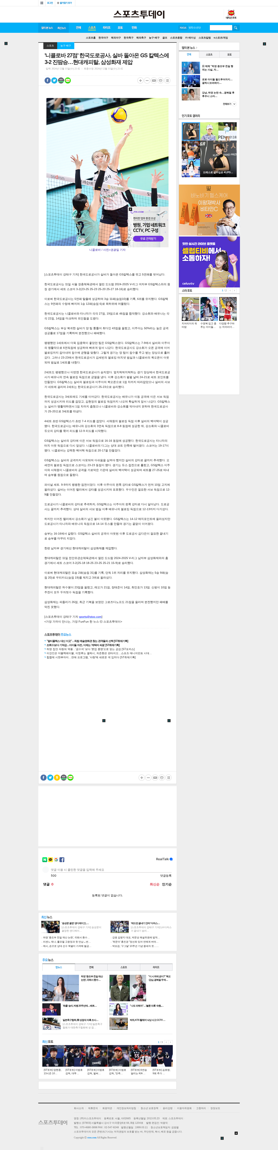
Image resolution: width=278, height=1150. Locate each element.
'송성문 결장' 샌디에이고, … (75, 923)
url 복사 (154, 80)
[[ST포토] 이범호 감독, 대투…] (75, 1056)
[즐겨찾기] (65, 3)
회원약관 (107, 1108)
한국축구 (129, 37)
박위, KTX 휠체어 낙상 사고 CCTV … (147, 1020)
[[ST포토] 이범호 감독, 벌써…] (96, 1056)
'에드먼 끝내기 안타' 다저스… (145, 923)
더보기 (230, 103)
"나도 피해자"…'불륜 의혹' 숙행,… (146, 1005)
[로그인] (50, 3)
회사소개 (79, 1108)
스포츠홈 (91, 37)
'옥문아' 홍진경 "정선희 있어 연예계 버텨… (135, 941)
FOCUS (183, 28)
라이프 (106, 28)
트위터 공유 (54, 80)
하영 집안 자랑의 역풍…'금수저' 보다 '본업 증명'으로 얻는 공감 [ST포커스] (91, 649)
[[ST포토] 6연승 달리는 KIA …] (140, 1056)
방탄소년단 (195, 27)
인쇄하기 (161, 80)
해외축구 (141, 37)
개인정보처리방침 (126, 1108)
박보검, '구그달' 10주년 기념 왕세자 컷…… (135, 946)
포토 (120, 28)
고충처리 (201, 1108)
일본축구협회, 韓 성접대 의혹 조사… (80, 1020)
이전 (166, 1042)
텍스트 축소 (147, 80)
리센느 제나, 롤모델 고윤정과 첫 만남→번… (67, 941)
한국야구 (103, 37)
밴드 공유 (61, 80)
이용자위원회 (184, 1108)
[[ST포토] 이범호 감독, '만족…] (118, 1056)
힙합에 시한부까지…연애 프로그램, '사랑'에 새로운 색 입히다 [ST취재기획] (91, 657)
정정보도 (215, 1108)
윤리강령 (168, 1108)
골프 (164, 37)
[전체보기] (41, 3)
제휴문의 (93, 1108)
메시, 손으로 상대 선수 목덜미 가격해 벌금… (67, 946)
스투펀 (231, 14)
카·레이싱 (190, 37)
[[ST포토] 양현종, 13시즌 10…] (53, 1056)
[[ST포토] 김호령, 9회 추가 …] (162, 1056)
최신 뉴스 (62, 28)
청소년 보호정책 (149, 1108)
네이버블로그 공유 (68, 80)
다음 (171, 1042)
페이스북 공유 (48, 80)
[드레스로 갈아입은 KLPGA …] (218, 176)
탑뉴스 (58, 967)
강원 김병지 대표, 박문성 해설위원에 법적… (136, 937)
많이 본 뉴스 (46, 28)
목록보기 (167, 80)
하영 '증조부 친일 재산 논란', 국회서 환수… (66, 937)
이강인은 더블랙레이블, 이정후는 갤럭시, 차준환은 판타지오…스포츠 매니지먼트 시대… (99, 653)
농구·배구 (154, 37)
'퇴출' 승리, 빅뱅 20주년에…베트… (80, 1005)
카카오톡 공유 (57, 778)
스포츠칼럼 (205, 37)
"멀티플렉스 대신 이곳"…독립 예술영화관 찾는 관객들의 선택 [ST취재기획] (87, 641)
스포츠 (91, 28)
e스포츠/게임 (221, 37)
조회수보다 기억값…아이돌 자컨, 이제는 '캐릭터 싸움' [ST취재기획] (83, 645)
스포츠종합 (176, 37)
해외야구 (116, 37)
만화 (134, 28)
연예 (78, 28)
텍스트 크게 (140, 80)
